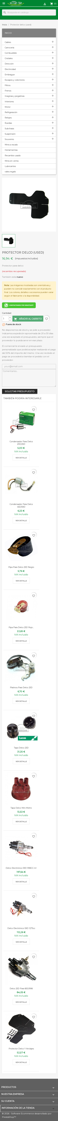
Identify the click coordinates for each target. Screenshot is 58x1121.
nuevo (20, 277)
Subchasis (9, 128)
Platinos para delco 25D (21, 687)
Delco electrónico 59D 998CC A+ (21, 868)
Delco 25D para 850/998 (21, 988)
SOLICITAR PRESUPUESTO (20, 391)
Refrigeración (11, 112)
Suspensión (10, 134)
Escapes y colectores (15, 80)
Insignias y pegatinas (14, 96)
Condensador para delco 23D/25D (21, 442)
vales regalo (10, 171)
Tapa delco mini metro (21, 808)
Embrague (10, 74)
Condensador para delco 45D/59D (21, 505)
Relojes (8, 117)
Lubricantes (10, 166)
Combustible (11, 53)
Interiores (9, 101)
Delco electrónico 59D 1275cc (21, 928)
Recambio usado (13, 155)
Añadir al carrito (28, 319)
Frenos (8, 91)
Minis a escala (11, 144)
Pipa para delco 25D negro (21, 567)
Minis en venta (11, 161)
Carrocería (9, 47)
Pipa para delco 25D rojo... (21, 627)
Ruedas (8, 123)
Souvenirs (9, 139)
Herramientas (11, 150)
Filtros (7, 85)
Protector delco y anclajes (21, 1048)
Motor (8, 107)
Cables (8, 42)
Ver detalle (21, 458)
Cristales (9, 58)
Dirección (9, 64)
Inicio (8, 33)
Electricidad (10, 69)
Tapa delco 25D (21, 748)
